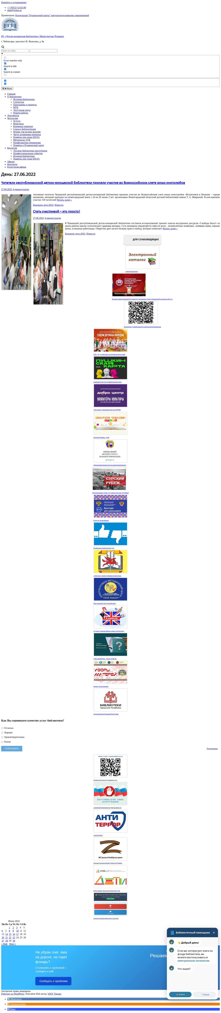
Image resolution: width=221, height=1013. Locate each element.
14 (6, 934)
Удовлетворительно (14, 737)
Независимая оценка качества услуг (104, 548)
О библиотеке (14, 96)
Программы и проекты (25, 104)
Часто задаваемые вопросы (27, 134)
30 (14, 940)
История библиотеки (24, 99)
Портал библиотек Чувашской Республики (106, 714)
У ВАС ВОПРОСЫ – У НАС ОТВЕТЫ (105, 659)
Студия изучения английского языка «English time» (109, 631)
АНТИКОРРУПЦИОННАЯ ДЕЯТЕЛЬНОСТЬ (107, 808)
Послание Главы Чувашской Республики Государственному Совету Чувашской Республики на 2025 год (142, 299)
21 (6, 937)
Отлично (8, 728)
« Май (4, 944)
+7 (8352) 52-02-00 (16, 7)
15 (10, 934)
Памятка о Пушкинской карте (28, 145)
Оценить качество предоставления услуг (105, 780)
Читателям (12, 118)
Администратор (21, 189)
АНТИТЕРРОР (98, 835)
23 (14, 937)
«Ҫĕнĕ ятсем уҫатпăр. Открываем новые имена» (107, 576)
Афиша (11, 161)
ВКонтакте (16, 999)
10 (17, 931)
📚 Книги (180, 994)
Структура (18, 102)
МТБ (15, 107)
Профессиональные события (28, 153)
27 (3, 940)
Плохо (7, 741)
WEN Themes (54, 994)
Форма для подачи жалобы (27, 131)
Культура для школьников (101, 520)
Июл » (12, 944)
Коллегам (12, 148)
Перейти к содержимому (14, 2)
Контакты (12, 164)
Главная (11, 94)
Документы (13, 115)
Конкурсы (18, 123)
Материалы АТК (21, 140)
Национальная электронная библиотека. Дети (107, 891)
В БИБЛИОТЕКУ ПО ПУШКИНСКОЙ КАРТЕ (108, 382)
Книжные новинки (23, 126)
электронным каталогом (193, 960)
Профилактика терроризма (27, 142)
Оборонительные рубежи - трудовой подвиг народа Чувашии (110, 493)
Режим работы (20, 113)
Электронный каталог (131, 271)
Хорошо (8, 732)
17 (17, 934)
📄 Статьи (204, 994)
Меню (9, 88)
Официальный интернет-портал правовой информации (110, 465)
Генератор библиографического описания (106, 918)
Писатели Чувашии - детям (101, 437)
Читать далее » (64, 200)
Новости (59, 205)
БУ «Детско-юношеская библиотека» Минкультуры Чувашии (32, 36)
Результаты (212, 748)
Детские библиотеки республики (30, 150)
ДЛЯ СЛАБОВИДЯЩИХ (145, 239)
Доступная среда (21, 110)
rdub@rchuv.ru (14, 10)
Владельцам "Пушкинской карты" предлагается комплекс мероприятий (52, 15)
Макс (13, 1009)
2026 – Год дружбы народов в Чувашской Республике (109, 354)
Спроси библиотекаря (24, 129)
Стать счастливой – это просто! (56, 211)
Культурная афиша (16, 167)
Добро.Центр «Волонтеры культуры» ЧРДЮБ (107, 410)
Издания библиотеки (24, 156)
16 (14, 934)
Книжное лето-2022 (43, 205)
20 (3, 937)
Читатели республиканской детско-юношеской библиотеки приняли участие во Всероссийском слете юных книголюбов (93, 183)
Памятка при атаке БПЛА (26, 137)
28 (6, 940)
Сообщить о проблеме (53, 981)
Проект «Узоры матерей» (101, 686)
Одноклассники (17, 1004)
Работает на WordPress (12, 994)
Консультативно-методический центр (105, 603)
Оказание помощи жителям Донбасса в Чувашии (108, 863)
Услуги (16, 121)
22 (10, 937)
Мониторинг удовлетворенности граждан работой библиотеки (142, 327)
